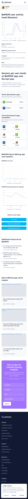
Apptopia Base (5, 446)
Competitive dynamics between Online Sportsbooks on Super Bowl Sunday (12, 263)
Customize (6, 495)
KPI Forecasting (5, 452)
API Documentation (6, 462)
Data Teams (4, 430)
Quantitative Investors (7, 428)
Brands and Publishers (7, 436)
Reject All (14, 495)
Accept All (22, 495)
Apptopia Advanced (6, 449)
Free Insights (5, 470)
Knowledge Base (6, 459)
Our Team (4, 481)
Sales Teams (5, 438)
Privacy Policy (13, 492)
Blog (3, 465)
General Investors (6, 433)
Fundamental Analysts (7, 425)
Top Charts (4, 473)
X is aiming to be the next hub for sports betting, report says (12, 246)
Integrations (4, 468)
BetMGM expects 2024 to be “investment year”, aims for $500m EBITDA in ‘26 (12, 254)
